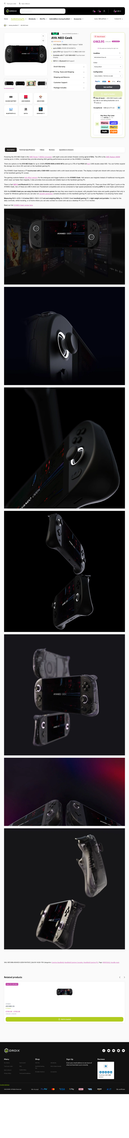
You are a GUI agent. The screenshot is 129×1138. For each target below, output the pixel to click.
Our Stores (7, 1062)
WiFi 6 (15, 184)
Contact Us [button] (117, 19)
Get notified (108, 87)
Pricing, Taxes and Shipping (64, 72)
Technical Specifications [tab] (27, 150)
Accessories (54, 1071)
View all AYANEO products (69, 33)
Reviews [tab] (52, 150)
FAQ (20, 1066)
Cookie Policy (22, 1070)
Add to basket (109, 94)
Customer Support (60, 82)
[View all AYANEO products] (55, 33)
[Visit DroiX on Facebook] (113, 1050)
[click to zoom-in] (26, 54)
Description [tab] (11, 150)
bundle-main (115, 962)
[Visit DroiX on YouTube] (108, 1050)
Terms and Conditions (25, 1073)
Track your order (11, 3)
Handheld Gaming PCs (91, 962)
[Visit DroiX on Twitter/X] (123, 1050)
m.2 (88, 164)
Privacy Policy (7, 1073)
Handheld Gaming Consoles (73, 962)
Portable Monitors (40, 1071)
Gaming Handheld (13, 25)
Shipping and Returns (62, 77)
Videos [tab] (42, 150)
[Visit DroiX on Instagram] (118, 1050)
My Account (22, 1062)
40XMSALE (106, 962)
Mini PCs (37, 1062)
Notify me (98, 103)
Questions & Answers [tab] (66, 150)
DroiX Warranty (59, 66)
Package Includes (60, 88)
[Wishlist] (43, 41)
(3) (62, 41)
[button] (117, 11)
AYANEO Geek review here (23, 205)
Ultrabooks (53, 1062)
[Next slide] (46, 83)
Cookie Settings (4, 1085)
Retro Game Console (56, 1066)
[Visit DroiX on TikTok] (103, 1050)
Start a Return (26, 3)
